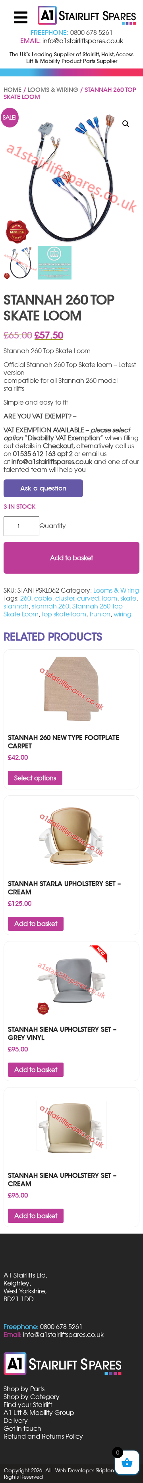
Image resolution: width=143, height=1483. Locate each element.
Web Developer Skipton (84, 1470)
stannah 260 (50, 606)
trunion (99, 614)
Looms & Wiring (53, 89)
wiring (122, 614)
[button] (126, 124)
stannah (16, 606)
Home (12, 89)
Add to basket (71, 558)
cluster (64, 598)
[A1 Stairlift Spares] (87, 16)
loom (109, 598)
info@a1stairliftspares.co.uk (83, 41)
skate (128, 598)
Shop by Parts (24, 1389)
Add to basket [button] (35, 924)
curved (88, 598)
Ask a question (43, 488)
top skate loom (64, 614)
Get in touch (22, 1428)
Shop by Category (32, 1397)
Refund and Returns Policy (43, 1436)
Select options (35, 778)
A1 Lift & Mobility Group (39, 1412)
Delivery (16, 1420)
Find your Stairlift (28, 1405)
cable (43, 598)
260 (25, 598)
